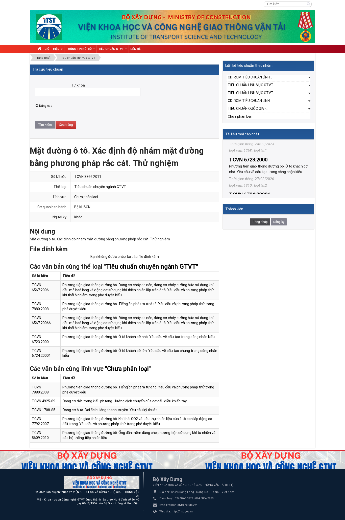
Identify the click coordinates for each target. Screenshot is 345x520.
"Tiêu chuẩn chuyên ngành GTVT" (151, 266)
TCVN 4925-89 (43, 401)
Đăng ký (278, 222)
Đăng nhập (260, 222)
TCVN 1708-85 (43, 410)
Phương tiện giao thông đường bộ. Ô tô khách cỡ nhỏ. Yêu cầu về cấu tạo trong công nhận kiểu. (138, 337)
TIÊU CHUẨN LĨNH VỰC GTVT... (252, 85)
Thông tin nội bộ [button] (79, 49)
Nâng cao (45, 106)
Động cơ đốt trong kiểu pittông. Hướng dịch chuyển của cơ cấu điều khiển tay (124, 401)
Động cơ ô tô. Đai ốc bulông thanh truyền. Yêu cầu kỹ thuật (109, 410)
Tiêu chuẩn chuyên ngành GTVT (100, 187)
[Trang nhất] (39, 49)
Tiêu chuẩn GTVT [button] (111, 49)
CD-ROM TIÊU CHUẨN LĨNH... (250, 77)
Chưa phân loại (86, 197)
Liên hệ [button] (135, 49)
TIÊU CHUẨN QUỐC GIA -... (248, 109)
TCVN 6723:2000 (248, 146)
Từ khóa (78, 85)
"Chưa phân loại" (128, 368)
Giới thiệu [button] (52, 49)
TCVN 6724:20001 (249, 181)
